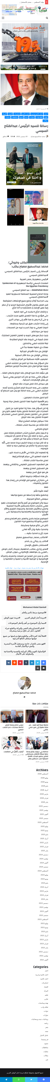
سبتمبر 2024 (43, 867)
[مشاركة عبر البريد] (43, 668)
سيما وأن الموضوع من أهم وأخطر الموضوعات (26, 623)
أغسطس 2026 (43, 774)
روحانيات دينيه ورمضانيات (39, 1019)
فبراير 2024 (44, 895)
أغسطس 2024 (43, 871)
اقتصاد (10, 114)
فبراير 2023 (44, 944)
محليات (7, 117)
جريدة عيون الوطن (11, 617)
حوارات (32, 117)
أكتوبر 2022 (44, 960)
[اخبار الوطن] (25, 9)
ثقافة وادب (39, 117)
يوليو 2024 (44, 875)
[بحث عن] (47, 18)
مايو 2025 (44, 834)
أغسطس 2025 (43, 822)
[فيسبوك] (43, 662)
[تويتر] (37, 662)
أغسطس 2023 (43, 919)
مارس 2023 (44, 940)
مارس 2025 (44, 842)
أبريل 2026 (44, 790)
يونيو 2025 (44, 830)
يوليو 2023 (44, 923)
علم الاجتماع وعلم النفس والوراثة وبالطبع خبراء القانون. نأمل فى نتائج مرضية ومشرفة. (24, 629)
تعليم (45, 117)
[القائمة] (3, 18)
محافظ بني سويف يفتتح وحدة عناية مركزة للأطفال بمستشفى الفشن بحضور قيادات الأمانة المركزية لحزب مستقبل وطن (36, 755)
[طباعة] (37, 668)
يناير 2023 (44, 948)
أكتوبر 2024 (44, 863)
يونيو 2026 (44, 782)
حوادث (46, 1011)
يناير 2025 (44, 851)
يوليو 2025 (44, 826)
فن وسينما (44, 1039)
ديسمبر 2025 (43, 806)
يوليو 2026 (44, 778)
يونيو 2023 (44, 927)
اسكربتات (17, 114)
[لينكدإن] (31, 662)
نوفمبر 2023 (43, 907)
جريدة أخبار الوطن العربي (35, 617)
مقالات (45, 121)
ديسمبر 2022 (43, 952)
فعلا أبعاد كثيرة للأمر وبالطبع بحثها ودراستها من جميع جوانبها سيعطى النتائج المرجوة (24, 637)
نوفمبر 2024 (43, 859)
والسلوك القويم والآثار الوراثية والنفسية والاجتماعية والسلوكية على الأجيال (24, 652)
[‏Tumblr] (26, 662)
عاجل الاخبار (44, 1035)
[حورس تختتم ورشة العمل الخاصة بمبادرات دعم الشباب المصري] (12, 716)
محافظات (15, 117)
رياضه (46, 1023)
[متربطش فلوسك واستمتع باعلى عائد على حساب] (25, 43)
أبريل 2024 (44, 887)
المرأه (4, 114)
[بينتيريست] (20, 662)
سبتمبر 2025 (43, 818)
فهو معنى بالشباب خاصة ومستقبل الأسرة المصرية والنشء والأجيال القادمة (24, 644)
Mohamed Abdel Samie (34, 607)
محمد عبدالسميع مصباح (38, 136)
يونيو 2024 (44, 879)
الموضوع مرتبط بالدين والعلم (33, 612)
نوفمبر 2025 (43, 810)
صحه (26, 117)
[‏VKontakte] (8, 662)
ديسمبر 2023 (43, 903)
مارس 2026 (44, 794)
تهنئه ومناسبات (43, 1003)
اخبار (37, 109)
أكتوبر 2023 (44, 911)
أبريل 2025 (44, 838)
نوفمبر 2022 (43, 956)
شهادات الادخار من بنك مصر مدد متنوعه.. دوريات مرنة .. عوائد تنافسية (24, 568)
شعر (46, 1027)
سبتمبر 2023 (43, 915)
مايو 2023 (44, 931)
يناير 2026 (44, 802)
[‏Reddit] (14, 662)
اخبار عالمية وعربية (37, 114)
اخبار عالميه (25, 114)
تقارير (46, 999)
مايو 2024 (44, 883)
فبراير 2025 (44, 847)
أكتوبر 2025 (44, 814)
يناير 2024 (44, 899)
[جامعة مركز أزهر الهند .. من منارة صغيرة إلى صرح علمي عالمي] (36, 716)
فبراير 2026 (44, 798)
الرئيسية (44, 109)
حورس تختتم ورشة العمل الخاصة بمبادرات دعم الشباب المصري (13, 727)
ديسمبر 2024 (43, 855)
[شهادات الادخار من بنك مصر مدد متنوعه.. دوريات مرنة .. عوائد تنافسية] (24, 585)
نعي (47, 1060)
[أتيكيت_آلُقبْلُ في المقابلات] (12, 742)
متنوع (21, 117)
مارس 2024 (44, 891)
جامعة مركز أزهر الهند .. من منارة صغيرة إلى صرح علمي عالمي (38, 727)
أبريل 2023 (44, 935)
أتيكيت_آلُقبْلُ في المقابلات (13, 751)
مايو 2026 (44, 786)
